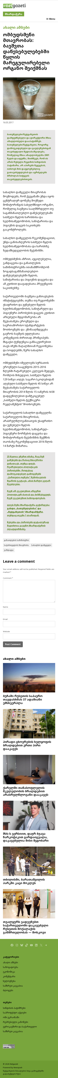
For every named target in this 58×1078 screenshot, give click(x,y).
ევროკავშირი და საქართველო (20, 1026)
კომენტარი (9, 976)
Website (6, 631)
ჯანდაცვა (8, 550)
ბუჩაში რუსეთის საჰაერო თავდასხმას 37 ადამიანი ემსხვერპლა (22, 699)
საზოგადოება (10, 967)
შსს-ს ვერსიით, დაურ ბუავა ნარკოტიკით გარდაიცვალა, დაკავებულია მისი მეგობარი (26, 837)
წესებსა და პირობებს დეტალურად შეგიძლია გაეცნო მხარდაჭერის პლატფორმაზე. (28, 526)
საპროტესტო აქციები (14, 1012)
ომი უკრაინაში (11, 1017)
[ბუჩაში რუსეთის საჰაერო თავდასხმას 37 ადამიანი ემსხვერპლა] (29, 678)
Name (5, 607)
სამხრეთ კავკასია (13, 985)
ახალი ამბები (16, 27)
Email (5, 619)
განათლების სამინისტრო (16, 540)
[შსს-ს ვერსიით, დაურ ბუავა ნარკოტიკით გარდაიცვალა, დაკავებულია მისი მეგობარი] (29, 815)
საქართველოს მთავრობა (16, 545)
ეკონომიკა (9, 971)
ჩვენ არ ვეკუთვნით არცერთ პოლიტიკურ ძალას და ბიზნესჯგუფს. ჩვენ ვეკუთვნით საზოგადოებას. (29, 494)
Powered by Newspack (12, 1067)
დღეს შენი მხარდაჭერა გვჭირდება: (28, 504)
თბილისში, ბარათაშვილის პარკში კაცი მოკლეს (24, 881)
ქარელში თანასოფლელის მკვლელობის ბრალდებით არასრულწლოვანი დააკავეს (25, 791)
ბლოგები (8, 990)
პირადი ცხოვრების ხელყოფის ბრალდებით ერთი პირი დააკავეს (27, 745)
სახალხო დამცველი (41, 545)
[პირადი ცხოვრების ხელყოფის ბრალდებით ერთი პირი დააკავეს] (29, 724)
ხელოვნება (9, 981)
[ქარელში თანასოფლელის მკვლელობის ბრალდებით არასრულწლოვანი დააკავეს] (29, 769)
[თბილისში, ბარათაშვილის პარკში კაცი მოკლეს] (29, 861)
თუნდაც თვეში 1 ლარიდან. (23, 515)
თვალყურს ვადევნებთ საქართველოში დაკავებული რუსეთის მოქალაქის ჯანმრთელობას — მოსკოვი (25, 927)
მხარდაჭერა (13, 14)
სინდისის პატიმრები (14, 1008)
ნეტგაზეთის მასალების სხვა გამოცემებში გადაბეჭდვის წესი (23, 1072)
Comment (8, 578)
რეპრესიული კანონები (15, 1022)
